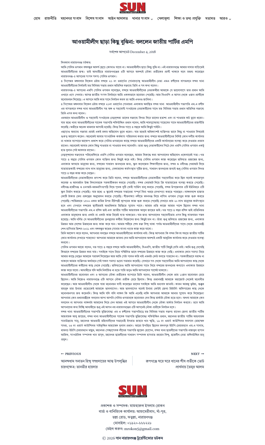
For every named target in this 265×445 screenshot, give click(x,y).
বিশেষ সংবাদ (95, 19)
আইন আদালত (118, 19)
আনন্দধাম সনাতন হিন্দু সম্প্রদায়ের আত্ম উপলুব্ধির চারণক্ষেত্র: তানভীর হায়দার (94, 361)
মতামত (210, 19)
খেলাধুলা (163, 19)
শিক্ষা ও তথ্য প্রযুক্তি (187, 19)
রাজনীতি (50, 19)
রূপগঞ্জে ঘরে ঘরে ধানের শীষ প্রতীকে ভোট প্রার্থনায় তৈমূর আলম (175, 361)
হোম (37, 19)
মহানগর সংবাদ (71, 19)
